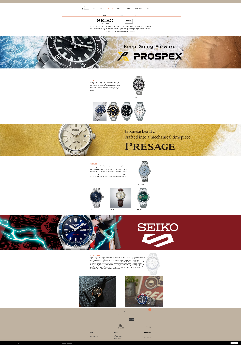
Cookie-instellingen (226, 343)
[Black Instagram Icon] (150, 327)
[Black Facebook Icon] (147, 327)
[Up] (149, 309)
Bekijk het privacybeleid (67, 343)
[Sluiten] (239, 343)
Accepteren (234, 343)
